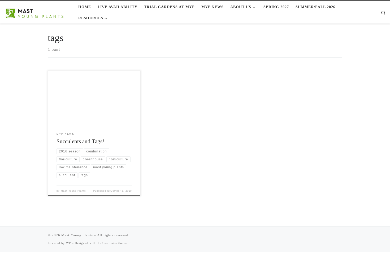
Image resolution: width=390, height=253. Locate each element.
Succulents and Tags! (80, 141)
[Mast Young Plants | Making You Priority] (37, 12)
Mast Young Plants (73, 190)
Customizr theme (114, 243)
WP (68, 243)
